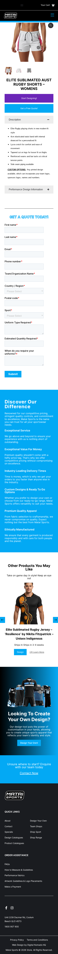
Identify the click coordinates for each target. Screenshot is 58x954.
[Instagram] (12, 907)
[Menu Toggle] (21, 5)
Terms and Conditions (37, 940)
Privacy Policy (17, 940)
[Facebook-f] (6, 907)
